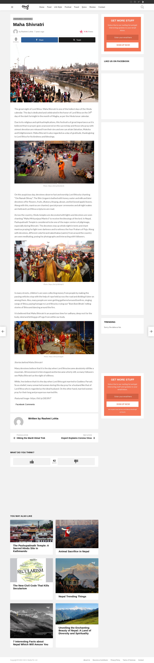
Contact (101, 7)
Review (93, 7)
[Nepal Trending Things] (77, 575)
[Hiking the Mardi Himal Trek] (3, 331)
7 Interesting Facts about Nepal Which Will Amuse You (30, 643)
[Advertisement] (54, 492)
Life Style (58, 7)
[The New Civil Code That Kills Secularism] (31, 570)
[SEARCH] (142, 7)
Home (41, 7)
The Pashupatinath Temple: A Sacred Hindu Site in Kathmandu (31, 548)
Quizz (84, 7)
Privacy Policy (115, 660)
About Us (86, 660)
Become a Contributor (100, 660)
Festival (68, 7)
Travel (76, 7)
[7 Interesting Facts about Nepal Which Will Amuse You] (31, 620)
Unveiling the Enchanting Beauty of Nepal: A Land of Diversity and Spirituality (75, 630)
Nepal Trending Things (72, 596)
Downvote (76, 461)
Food (49, 7)
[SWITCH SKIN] (143, 2)
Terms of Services (129, 660)
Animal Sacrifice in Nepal (74, 551)
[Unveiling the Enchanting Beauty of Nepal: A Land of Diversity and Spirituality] (77, 613)
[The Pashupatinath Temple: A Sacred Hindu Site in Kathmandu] (31, 531)
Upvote (31, 461)
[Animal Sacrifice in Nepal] (77, 534)
